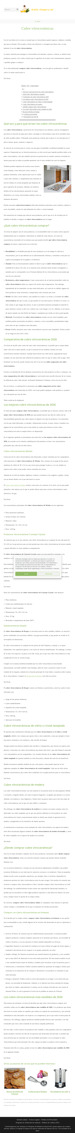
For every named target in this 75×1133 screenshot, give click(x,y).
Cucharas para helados (30, 114)
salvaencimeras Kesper (34, 676)
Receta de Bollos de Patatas (31, 112)
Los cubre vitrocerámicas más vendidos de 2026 (37, 109)
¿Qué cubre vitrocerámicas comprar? (34, 94)
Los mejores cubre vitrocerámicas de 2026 (35, 99)
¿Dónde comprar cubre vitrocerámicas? (34, 107)
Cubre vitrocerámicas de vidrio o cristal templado (37, 102)
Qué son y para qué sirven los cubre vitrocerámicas (38, 92)
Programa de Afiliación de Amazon (28, 1122)
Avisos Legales (34, 1119)
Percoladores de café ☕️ (31, 117)
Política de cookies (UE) (50, 1122)
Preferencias (48, 574)
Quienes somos (22, 1119)
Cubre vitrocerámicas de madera (32, 104)
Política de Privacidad (49, 1119)
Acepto (26, 574)
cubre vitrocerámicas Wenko (15, 485)
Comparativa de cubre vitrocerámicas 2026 (36, 97)
